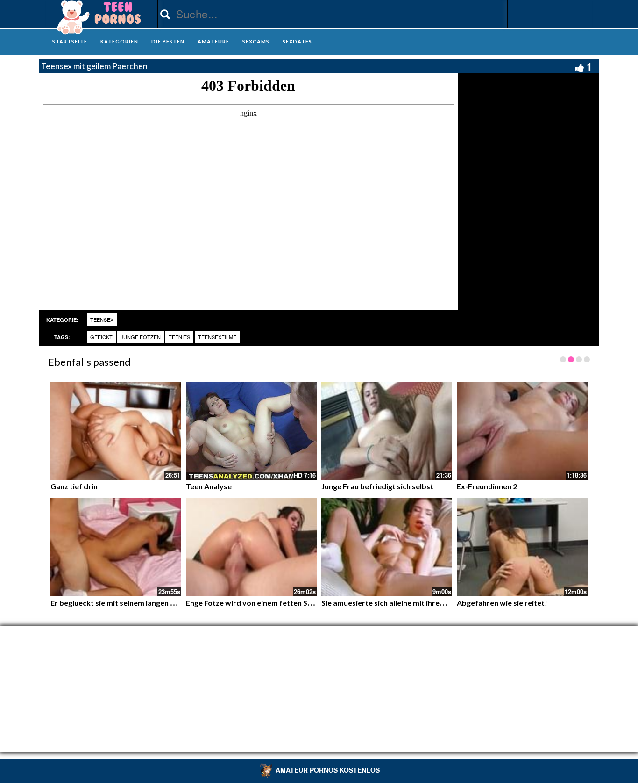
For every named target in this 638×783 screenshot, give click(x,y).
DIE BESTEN (167, 41)
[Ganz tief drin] (115, 431)
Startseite (69, 41)
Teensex (101, 319)
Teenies (179, 337)
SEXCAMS (255, 41)
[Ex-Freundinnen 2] (522, 431)
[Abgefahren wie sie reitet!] (522, 547)
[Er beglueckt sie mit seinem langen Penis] (115, 547)
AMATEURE (213, 41)
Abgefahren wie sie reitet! (502, 602)
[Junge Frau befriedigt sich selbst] (386, 431)
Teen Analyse (209, 486)
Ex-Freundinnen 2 (487, 486)
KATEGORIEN (119, 41)
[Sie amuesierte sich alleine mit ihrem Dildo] (386, 547)
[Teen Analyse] (251, 431)
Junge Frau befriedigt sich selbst (377, 486)
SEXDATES (297, 41)
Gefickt (101, 337)
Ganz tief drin (74, 486)
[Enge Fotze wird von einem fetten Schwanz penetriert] (251, 547)
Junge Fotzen (141, 337)
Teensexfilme (217, 337)
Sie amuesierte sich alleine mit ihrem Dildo (393, 602)
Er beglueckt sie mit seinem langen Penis (119, 602)
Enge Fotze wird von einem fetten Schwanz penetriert (278, 602)
